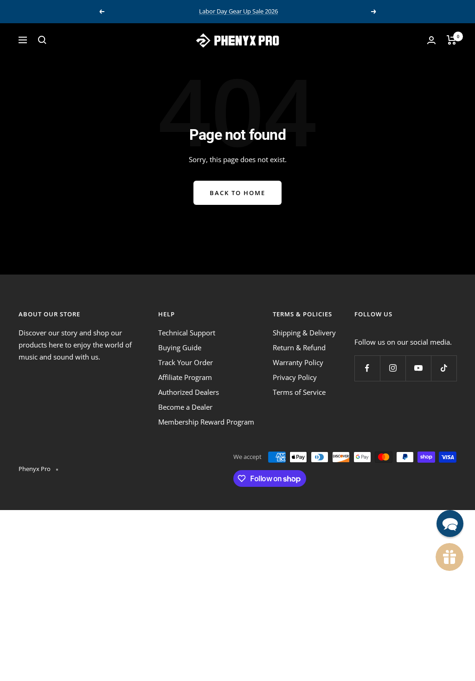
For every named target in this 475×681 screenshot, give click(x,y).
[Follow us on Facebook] (367, 368)
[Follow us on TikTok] (443, 368)
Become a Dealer (185, 407)
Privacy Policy (295, 377)
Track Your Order (185, 362)
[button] (449, 523)
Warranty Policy (298, 362)
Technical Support (186, 332)
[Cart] (451, 40)
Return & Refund (299, 347)
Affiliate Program (185, 377)
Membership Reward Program (206, 421)
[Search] (42, 40)
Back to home (237, 193)
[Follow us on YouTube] (418, 368)
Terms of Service (299, 392)
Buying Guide (179, 347)
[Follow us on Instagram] (392, 368)
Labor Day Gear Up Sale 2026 (238, 11)
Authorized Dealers (188, 392)
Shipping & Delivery (304, 332)
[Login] (431, 40)
